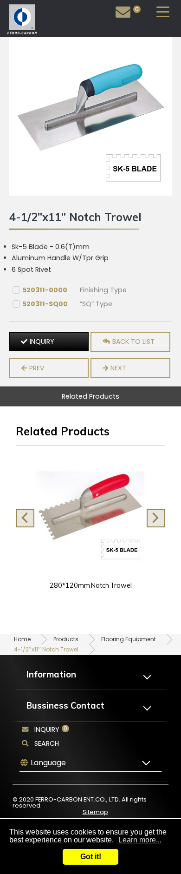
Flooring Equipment (128, 639)
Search (46, 743)
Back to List (133, 341)
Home (22, 639)
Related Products (90, 396)
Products (65, 639)
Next (118, 368)
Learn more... (140, 840)
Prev (36, 368)
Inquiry (122, 13)
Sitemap (95, 812)
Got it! (90, 857)
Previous (25, 518)
